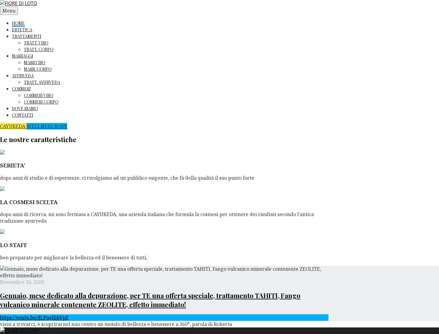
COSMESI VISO (38, 95)
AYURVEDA (23, 76)
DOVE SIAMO (25, 108)
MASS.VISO (34, 62)
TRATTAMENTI (26, 36)
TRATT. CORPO (38, 49)
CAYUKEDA (13, 126)
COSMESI (21, 89)
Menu (9, 10)
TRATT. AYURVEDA (42, 82)
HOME (18, 23)
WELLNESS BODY (47, 126)
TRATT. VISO (36, 43)
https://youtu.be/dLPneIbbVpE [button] (34, 317)
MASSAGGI (22, 56)
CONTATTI (22, 115)
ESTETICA (22, 30)
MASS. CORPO (38, 69)
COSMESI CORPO (41, 102)
